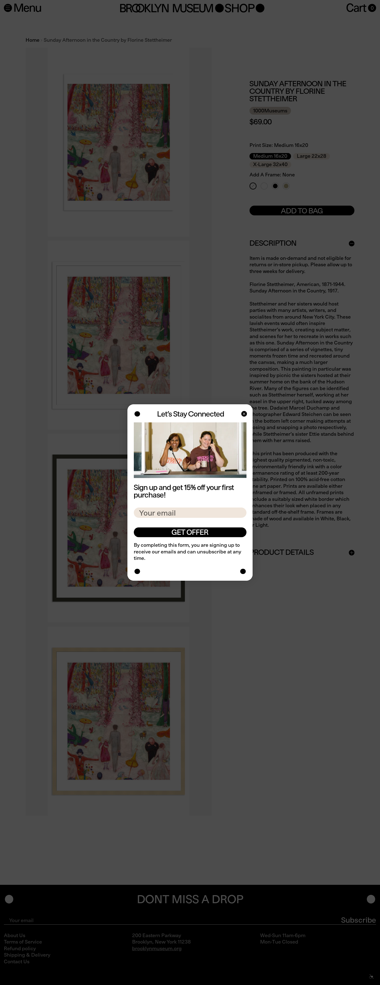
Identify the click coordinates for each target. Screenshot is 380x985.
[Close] (243, 414)
